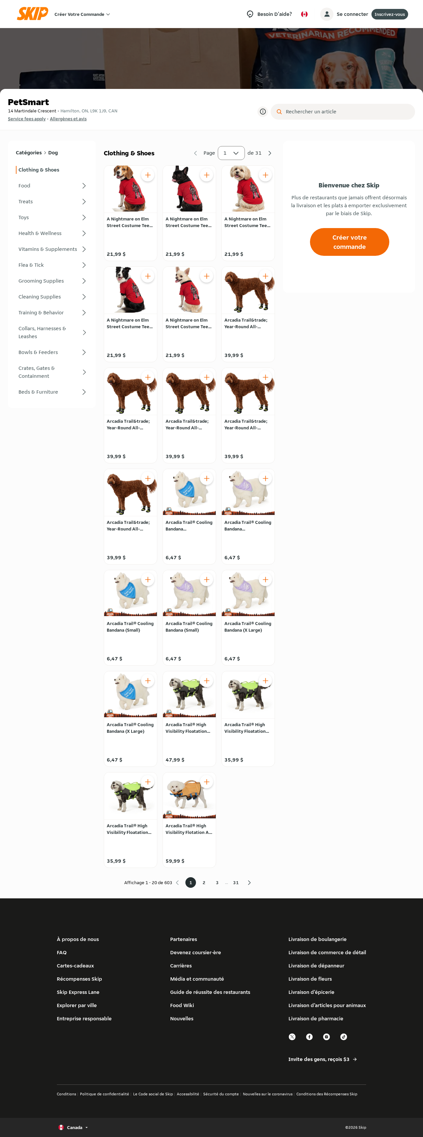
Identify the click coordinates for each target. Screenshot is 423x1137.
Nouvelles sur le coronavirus (267, 1093)
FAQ (62, 952)
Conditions (66, 1093)
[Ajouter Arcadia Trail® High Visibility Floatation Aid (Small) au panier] (147, 781)
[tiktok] (344, 1039)
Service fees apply (27, 119)
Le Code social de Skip (153, 1093)
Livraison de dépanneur (316, 965)
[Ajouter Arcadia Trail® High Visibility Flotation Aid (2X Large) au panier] (206, 781)
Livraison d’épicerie (311, 992)
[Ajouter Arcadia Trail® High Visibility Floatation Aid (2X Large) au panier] (206, 680)
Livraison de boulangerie (317, 939)
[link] (52, 170)
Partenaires (183, 939)
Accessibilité (188, 1093)
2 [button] (204, 882)
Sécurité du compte (221, 1093)
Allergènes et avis (68, 119)
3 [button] (217, 882)
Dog (53, 152)
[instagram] (327, 1039)
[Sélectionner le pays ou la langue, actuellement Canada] (304, 14)
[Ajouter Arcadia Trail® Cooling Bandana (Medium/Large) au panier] (206, 478)
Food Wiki (182, 1005)
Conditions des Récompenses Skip (326, 1093)
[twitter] (292, 1039)
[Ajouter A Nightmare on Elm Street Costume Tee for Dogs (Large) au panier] (147, 174)
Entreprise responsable (84, 1018)
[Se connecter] (326, 14)
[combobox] (347, 111)
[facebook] (310, 1039)
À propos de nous (78, 939)
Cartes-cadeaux (75, 965)
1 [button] (225, 152)
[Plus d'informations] (262, 111)
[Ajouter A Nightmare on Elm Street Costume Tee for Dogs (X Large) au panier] (147, 276)
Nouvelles (181, 1018)
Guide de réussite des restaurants (210, 992)
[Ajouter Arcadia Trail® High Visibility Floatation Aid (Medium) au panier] (265, 680)
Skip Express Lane (78, 992)
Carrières (181, 965)
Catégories (29, 152)
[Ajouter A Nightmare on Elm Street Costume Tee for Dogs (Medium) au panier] (206, 174)
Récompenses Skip (79, 978)
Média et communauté (197, 978)
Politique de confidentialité (104, 1093)
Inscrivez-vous (390, 14)
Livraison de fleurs (310, 978)
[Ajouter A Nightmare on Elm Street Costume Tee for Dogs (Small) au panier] (265, 174)
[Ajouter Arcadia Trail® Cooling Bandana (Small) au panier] (147, 579)
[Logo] (35, 14)
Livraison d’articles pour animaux (327, 1005)
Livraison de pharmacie (315, 1018)
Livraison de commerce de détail (327, 952)
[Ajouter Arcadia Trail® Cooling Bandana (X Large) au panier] (265, 579)
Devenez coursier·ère (195, 952)
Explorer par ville (77, 1005)
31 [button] (236, 882)
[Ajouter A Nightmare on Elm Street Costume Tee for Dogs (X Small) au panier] (206, 276)
